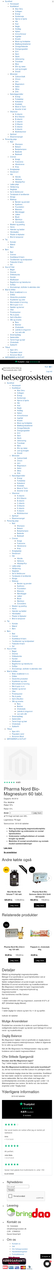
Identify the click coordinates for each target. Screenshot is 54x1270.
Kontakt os (16, 1244)
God (27, 362)
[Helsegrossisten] (27, 377)
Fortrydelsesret (18, 1254)
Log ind (49, 371)
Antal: (6, 813)
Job (13, 1246)
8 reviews (27, 1115)
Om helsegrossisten (20, 1249)
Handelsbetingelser (19, 1252)
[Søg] (41, 367)
